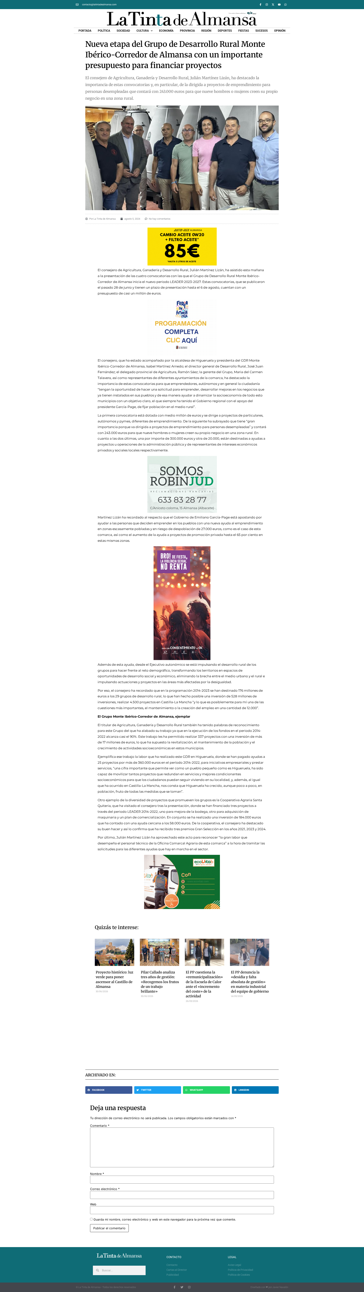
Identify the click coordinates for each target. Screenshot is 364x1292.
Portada (84, 30)
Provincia (187, 30)
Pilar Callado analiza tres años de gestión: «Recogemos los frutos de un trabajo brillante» (160, 982)
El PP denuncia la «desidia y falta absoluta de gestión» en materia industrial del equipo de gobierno (250, 982)
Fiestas (243, 30)
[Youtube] (279, 4)
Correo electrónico (105, 1188)
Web (93, 1204)
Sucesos (261, 30)
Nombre (97, 1173)
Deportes (225, 30)
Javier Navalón (280, 1287)
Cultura (142, 30)
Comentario (99, 1125)
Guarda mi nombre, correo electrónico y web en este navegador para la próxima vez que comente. (164, 1219)
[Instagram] (266, 4)
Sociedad (123, 30)
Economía (166, 30)
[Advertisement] (182, 1034)
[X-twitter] (273, 4)
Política (104, 30)
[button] (108, 1090)
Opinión (280, 30)
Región (206, 30)
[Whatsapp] (285, 4)
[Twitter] (181, 1287)
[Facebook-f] (260, 4)
